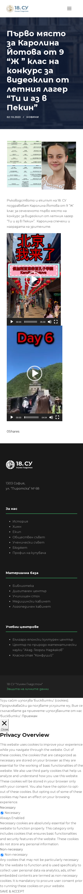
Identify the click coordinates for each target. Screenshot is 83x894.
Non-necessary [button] (11, 849)
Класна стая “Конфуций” (33, 655)
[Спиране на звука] (50, 322)
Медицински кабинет (31, 601)
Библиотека (23, 586)
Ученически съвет (28, 542)
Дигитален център (30, 591)
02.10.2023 (14, 117)
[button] (34, 279)
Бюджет (20, 548)
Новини (32, 117)
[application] (34, 279)
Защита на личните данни (28, 689)
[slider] (30, 322)
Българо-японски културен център (43, 639)
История (20, 521)
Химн (17, 527)
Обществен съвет (29, 537)
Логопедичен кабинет (32, 606)
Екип (17, 532)
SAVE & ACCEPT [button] (12, 891)
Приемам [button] (29, 716)
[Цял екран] (56, 322)
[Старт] (12, 322)
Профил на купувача (29, 553)
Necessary (12, 813)
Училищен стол (26, 596)
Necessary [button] (8, 807)
